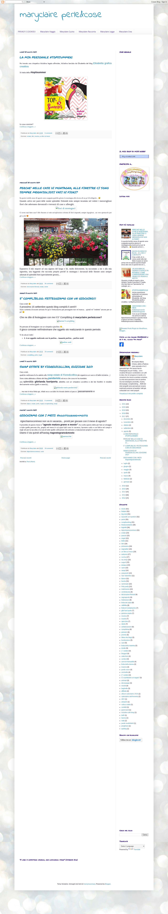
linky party (125, 586)
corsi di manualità (127, 662)
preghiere (124, 726)
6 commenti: (49, 400)
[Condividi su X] (61, 133)
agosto (126, 431)
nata (123, 721)
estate (29, 136)
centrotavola (125, 592)
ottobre (126, 425)
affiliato (124, 691)
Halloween (125, 600)
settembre (127, 428)
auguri (123, 562)
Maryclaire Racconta (87, 32)
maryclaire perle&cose (61, 15)
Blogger (108, 884)
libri (33, 136)
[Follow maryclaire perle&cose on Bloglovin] (130, 741)
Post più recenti (25, 458)
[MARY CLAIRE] (121, 346)
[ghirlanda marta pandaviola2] (65, 388)
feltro (123, 541)
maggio (126, 470)
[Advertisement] (66, 160)
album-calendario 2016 (129, 694)
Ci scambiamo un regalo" (130, 678)
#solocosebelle (126, 525)
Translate (137, 849)
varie (42, 451)
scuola (123, 619)
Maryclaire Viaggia (47, 32)
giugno (126, 466)
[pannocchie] (66, 436)
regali (40, 355)
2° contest (124, 675)
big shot (124, 514)
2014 (124, 492)
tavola (123, 581)
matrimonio (125, 589)
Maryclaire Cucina (67, 32)
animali (124, 680)
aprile (126, 473)
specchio (124, 621)
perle (36, 355)
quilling (124, 729)
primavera (125, 546)
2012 (124, 498)
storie (46, 286)
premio (123, 635)
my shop (124, 560)
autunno (124, 554)
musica (37, 136)
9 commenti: (49, 133)
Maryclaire (139, 356)
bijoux (29, 403)
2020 (124, 407)
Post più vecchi (105, 458)
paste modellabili (127, 723)
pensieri (124, 632)
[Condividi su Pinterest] (66, 133)
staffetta (124, 605)
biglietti (124, 527)
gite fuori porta (126, 611)
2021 (124, 404)
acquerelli (124, 573)
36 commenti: (49, 283)
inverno (124, 667)
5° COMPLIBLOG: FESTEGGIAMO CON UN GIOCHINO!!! (58, 298)
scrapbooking (48, 403)
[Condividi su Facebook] (64, 133)
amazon (124, 702)
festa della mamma (128, 646)
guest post (125, 710)
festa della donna (127, 664)
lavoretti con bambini (128, 517)
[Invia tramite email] (56, 133)
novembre (127, 422)
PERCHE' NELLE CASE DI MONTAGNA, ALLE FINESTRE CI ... (135, 441)
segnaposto (125, 597)
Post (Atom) (31, 462)
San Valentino (126, 576)
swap (55, 403)
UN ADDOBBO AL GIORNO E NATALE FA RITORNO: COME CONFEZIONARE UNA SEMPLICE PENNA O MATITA (140, 273)
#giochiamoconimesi (33, 451)
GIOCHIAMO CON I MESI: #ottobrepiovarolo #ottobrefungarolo (139, 309)
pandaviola (54, 378)
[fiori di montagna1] (65, 208)
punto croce (125, 670)
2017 (124, 416)
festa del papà (126, 603)
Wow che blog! (126, 637)
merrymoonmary (89, 884)
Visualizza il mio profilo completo (131, 394)
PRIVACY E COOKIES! (27, 32)
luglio (126, 463)
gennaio (127, 482)
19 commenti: (49, 351)
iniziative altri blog (127, 712)
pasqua (124, 565)
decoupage (125, 683)
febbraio (127, 479)
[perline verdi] (65, 342)
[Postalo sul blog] (59, 133)
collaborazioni (126, 627)
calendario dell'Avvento (129, 696)
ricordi (123, 686)
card (123, 643)
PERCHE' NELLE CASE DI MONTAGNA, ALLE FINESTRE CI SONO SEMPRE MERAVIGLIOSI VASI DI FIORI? (64, 190)
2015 (124, 489)
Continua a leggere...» (28, 127)
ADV (123, 699)
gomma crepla (126, 613)
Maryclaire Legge (107, 32)
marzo (126, 476)
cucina (123, 557)
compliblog (30, 355)
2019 (124, 410)
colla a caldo (125, 704)
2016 (124, 486)
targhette (124, 688)
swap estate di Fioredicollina (62, 375)
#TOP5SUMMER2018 (140, 290)
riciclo (123, 509)
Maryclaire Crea (125, 32)
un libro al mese (45, 136)
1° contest (124, 651)
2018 (124, 413)
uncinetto (124, 672)
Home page (66, 458)
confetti (124, 707)
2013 (124, 495)
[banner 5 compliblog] (65, 321)
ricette (123, 648)
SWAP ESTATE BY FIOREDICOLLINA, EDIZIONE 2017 (56, 367)
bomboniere (125, 640)
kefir (122, 715)
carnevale (124, 584)
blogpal (124, 654)
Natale (123, 511)
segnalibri (124, 549)
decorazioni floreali (33, 286)
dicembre (127, 419)
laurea (123, 718)
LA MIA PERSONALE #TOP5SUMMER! (46, 57)
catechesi (124, 656)
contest (124, 659)
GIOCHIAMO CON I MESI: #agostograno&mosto (54, 415)
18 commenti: (49, 448)
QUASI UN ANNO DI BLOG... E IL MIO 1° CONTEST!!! (139, 253)
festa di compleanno (128, 608)
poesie (123, 536)
